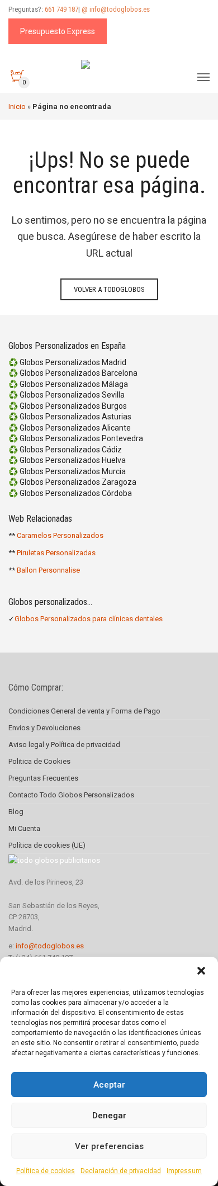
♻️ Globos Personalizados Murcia (67, 471)
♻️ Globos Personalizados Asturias (69, 416)
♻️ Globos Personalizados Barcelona (73, 372)
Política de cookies (45, 1171)
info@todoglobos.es (50, 946)
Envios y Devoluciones (44, 728)
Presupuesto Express (57, 31)
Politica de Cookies (39, 761)
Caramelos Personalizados (60, 535)
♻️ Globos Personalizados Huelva (67, 460)
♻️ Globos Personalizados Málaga (68, 384)
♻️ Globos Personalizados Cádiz (65, 449)
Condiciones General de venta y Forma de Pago (84, 711)
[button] (201, 970)
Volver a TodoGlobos (109, 289)
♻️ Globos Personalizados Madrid (67, 362)
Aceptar (109, 1085)
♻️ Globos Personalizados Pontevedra (75, 438)
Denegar (109, 1116)
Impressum (184, 1171)
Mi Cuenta (24, 828)
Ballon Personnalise (48, 570)
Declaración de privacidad (120, 1171)
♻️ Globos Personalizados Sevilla (66, 394)
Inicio (17, 106)
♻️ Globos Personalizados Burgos (67, 405)
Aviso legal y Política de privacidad (64, 744)
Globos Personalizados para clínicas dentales (89, 619)
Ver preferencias (109, 1146)
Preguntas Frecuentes (43, 778)
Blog (15, 811)
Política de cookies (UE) (47, 845)
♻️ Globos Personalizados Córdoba (70, 493)
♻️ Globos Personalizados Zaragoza (72, 482)
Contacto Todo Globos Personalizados (71, 795)
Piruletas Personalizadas (56, 553)
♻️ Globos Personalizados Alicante (69, 427)
